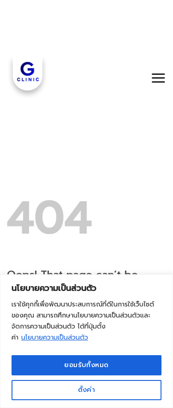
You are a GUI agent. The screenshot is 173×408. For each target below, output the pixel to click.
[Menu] (158, 78)
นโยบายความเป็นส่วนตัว (54, 337)
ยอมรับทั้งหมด (86, 365)
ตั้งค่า (86, 390)
